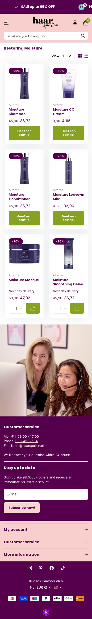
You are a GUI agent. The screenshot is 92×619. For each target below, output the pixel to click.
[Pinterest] (40, 568)
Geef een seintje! (24, 133)
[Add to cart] (33, 308)
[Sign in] (75, 22)
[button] (21, 308)
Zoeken (83, 36)
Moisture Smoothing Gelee (68, 282)
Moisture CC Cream (63, 111)
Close (46, 529)
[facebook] (52, 568)
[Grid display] (80, 56)
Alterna (14, 105)
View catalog (6, 23)
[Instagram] (30, 568)
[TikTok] (63, 568)
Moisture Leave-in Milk (68, 196)
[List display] (86, 56)
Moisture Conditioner (19, 196)
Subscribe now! (21, 507)
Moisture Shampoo (17, 111)
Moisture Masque (24, 280)
